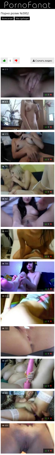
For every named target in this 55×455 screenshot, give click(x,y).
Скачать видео (43, 60)
